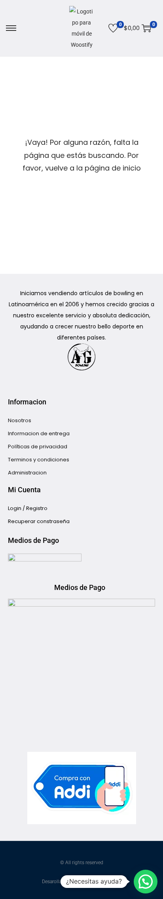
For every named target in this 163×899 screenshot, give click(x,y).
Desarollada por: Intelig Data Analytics (81, 881)
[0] (113, 28)
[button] (145, 881)
